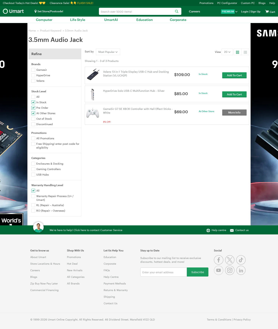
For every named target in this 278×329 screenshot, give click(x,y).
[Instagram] (230, 274)
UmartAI (111, 20)
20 (226, 51)
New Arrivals (74, 270)
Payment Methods (115, 283)
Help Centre (111, 276)
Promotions (207, 3)
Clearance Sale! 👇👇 (63, 3)
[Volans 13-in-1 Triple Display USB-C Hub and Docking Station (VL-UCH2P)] (92, 75)
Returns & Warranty (116, 290)
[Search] (176, 11)
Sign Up (255, 11)
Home (32, 30)
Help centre (219, 230)
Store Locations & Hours (45, 263)
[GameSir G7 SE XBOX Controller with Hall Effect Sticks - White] (92, 112)
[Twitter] (230, 263)
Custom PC (248, 3)
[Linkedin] (241, 274)
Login (244, 11)
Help (272, 3)
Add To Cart (234, 75)
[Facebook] (219, 263)
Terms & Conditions (219, 319)
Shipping (109, 296)
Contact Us (110, 303)
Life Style (77, 20)
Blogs (262, 3)
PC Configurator (227, 3)
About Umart (38, 257)
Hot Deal (72, 263)
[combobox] (140, 11)
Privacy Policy (242, 319)
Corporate (178, 20)
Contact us (242, 230)
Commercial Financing (44, 290)
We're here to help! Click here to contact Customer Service (86, 230)
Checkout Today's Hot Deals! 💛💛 (24, 3)
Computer (44, 20)
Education (144, 20)
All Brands (73, 283)
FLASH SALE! (85, 3)
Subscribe (197, 272)
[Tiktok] (241, 263)
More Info (234, 112)
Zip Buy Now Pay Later (44, 283)
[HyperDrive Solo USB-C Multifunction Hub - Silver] (92, 94)
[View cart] (267, 11)
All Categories (76, 276)
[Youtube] (219, 274)
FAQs (107, 270)
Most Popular (106, 51)
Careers (194, 11)
